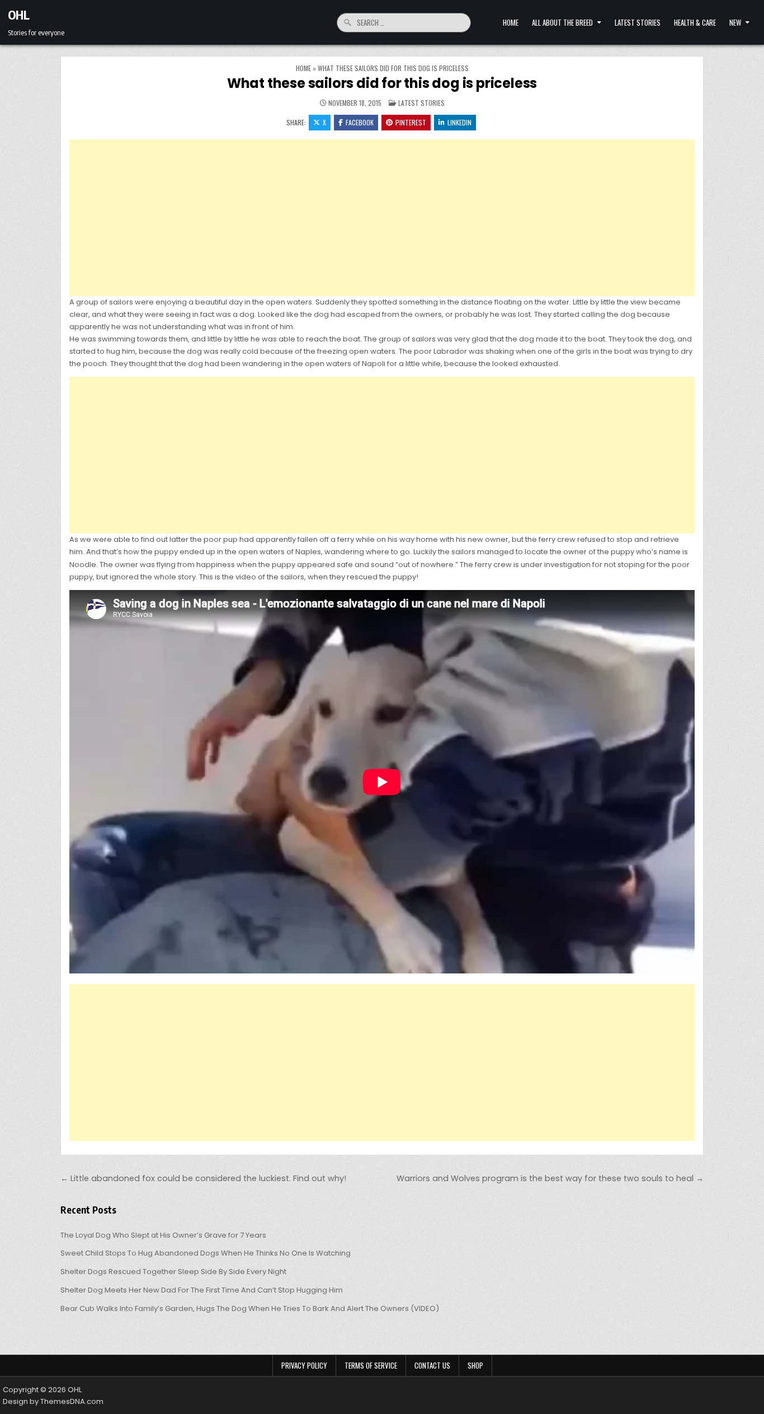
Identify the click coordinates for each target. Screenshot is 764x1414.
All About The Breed (562, 22)
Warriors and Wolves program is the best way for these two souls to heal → (550, 1178)
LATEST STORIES (638, 22)
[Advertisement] (382, 217)
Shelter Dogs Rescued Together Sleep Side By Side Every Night (173, 1271)
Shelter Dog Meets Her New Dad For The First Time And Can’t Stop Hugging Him (201, 1290)
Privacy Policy (304, 1365)
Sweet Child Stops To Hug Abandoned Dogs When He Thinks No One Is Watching (205, 1253)
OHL (19, 14)
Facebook (360, 122)
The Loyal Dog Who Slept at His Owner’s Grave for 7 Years (163, 1235)
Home (510, 22)
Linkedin (459, 122)
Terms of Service (371, 1365)
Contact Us (432, 1365)
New (735, 22)
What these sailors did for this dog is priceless (382, 83)
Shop (475, 1365)
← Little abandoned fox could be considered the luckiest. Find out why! (203, 1178)
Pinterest (410, 122)
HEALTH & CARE (695, 22)
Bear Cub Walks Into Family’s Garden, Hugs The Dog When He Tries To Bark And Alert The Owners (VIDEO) (249, 1308)
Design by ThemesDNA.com (53, 1401)
